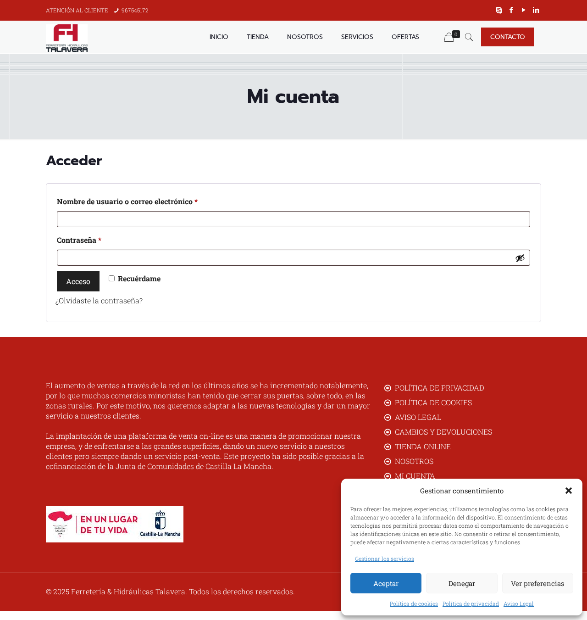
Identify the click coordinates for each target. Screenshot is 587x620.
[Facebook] (511, 9)
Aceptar (386, 583)
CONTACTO (507, 37)
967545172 (135, 10)
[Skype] (499, 9)
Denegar (462, 583)
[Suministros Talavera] (67, 37)
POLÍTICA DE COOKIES (433, 402)
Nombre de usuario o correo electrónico (146, 201)
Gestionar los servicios (384, 558)
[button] (568, 490)
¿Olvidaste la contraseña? (99, 300)
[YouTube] (524, 9)
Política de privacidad (471, 603)
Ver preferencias (537, 583)
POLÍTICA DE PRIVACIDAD (439, 387)
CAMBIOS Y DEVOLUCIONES (443, 431)
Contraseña (98, 240)
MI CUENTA (415, 475)
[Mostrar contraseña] (520, 258)
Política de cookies (414, 603)
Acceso (78, 281)
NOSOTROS (414, 461)
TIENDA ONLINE (423, 446)
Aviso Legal (519, 603)
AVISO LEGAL (418, 417)
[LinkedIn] (536, 9)
